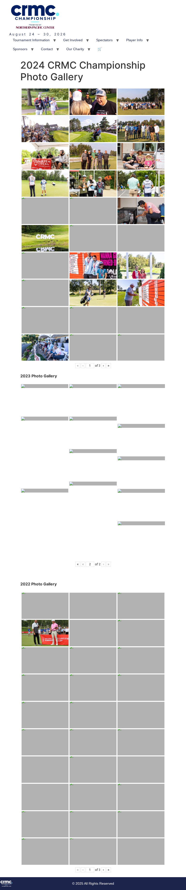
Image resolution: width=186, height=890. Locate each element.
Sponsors (20, 49)
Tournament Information (31, 40)
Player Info (134, 40)
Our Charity (75, 49)
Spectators (104, 40)
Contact (47, 49)
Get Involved (73, 40)
